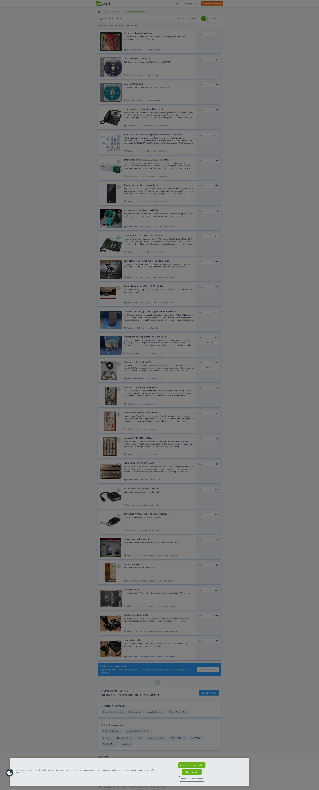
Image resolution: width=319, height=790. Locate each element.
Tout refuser (192, 772)
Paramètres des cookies (192, 779)
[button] (10, 773)
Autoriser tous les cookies (192, 765)
